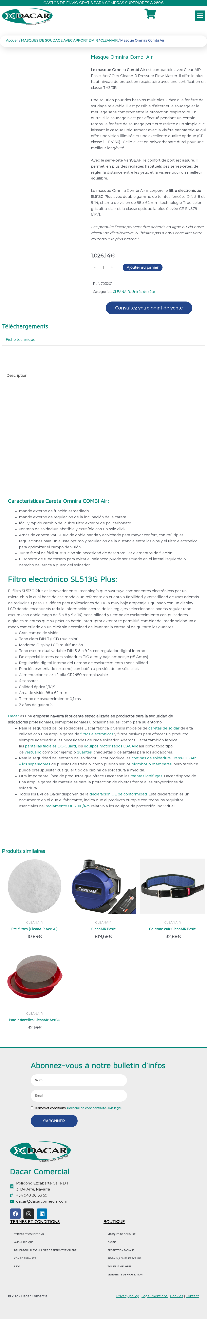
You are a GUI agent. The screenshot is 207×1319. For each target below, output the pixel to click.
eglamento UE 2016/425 (68, 806)
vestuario (33, 752)
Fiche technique (20, 339)
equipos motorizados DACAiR (111, 746)
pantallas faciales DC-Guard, (51, 746)
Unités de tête (143, 292)
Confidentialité (25, 1258)
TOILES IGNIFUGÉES (119, 1266)
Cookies (176, 1296)
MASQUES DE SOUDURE (121, 1234)
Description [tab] (16, 375)
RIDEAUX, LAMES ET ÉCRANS (125, 1258)
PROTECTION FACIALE (121, 1250)
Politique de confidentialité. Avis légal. (94, 1108)
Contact (192, 1296)
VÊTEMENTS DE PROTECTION (125, 1274)
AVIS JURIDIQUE (23, 1242)
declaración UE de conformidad (118, 794)
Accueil (12, 40)
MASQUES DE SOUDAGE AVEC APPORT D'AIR (59, 40)
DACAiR (112, 1242)
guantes (84, 752)
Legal (18, 1266)
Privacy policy (127, 1296)
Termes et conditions (29, 1234)
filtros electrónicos (96, 734)
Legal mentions (155, 1296)
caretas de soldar (164, 728)
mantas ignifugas (146, 776)
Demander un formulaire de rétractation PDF (45, 1250)
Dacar (14, 716)
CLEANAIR (109, 40)
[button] (200, 15)
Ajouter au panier (142, 267)
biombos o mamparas (152, 764)
